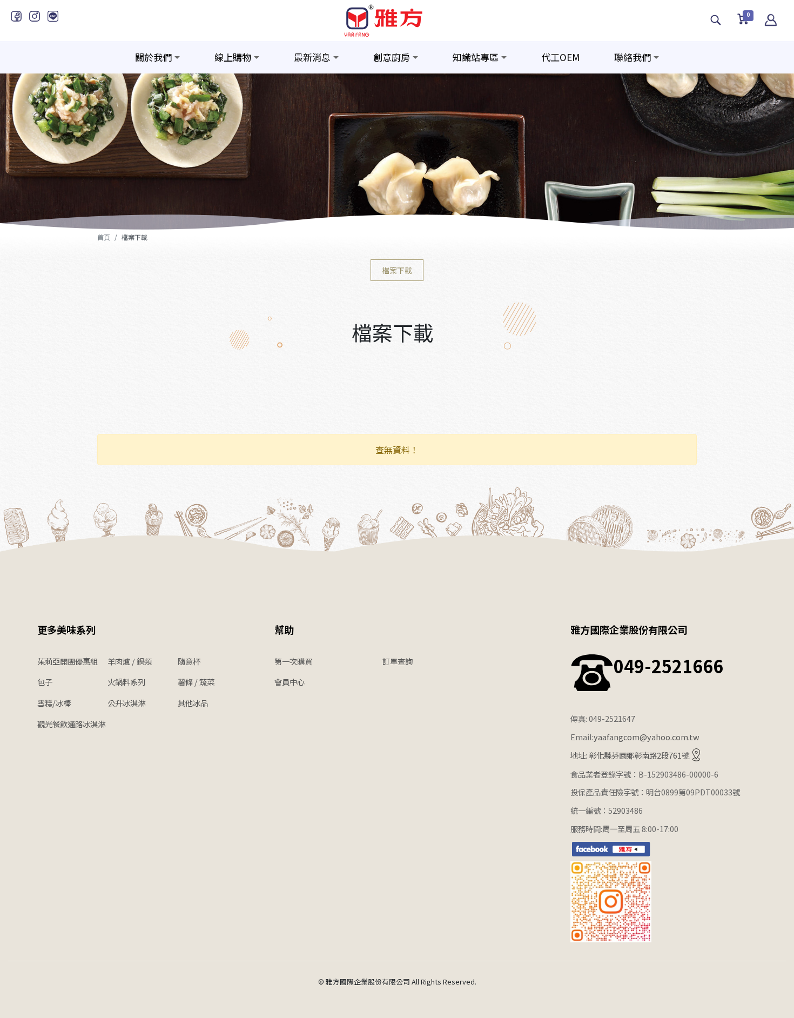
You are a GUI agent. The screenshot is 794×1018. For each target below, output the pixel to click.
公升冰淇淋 (126, 702)
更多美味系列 (66, 629)
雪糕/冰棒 (54, 702)
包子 (44, 681)
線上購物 (232, 57)
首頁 (103, 237)
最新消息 (312, 57)
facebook (16, 16)
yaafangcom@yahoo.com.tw (646, 736)
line (53, 16)
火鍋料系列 (126, 681)
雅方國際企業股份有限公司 (628, 629)
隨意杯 (189, 661)
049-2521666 (668, 665)
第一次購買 (293, 661)
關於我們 (153, 57)
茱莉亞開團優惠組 (67, 661)
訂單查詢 (397, 661)
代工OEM (560, 57)
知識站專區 (476, 57)
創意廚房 (391, 57)
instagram (34, 16)
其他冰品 (193, 702)
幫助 (284, 629)
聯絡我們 (632, 57)
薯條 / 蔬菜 (196, 681)
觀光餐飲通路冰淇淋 (71, 723)
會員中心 (289, 681)
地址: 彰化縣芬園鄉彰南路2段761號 (629, 755)
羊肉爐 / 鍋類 (129, 661)
